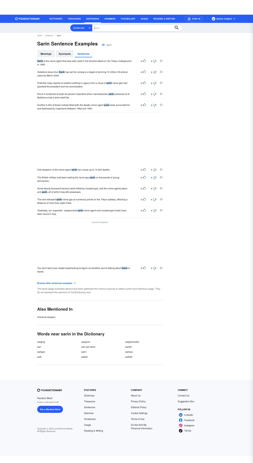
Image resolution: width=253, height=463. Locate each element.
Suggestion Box (186, 401)
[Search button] (178, 28)
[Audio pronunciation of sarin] (103, 45)
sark (39, 356)
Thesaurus (89, 401)
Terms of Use (138, 419)
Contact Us (183, 395)
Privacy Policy (138, 401)
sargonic (85, 341)
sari (39, 346)
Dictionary (89, 395)
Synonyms (65, 53)
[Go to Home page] (27, 18)
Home (39, 35)
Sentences (78, 27)
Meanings (46, 53)
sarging (41, 341)
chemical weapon (46, 317)
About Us (136, 395)
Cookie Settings (139, 413)
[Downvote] (154, 61)
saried (128, 346)
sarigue (41, 351)
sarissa (129, 351)
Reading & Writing (93, 430)
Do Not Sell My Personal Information (141, 426)
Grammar (89, 413)
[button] (194, 19)
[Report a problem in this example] (161, 61)
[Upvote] (144, 61)
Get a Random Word (50, 409)
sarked (128, 356)
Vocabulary (90, 419)
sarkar (84, 356)
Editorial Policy (139, 407)
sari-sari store (88, 346)
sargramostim (132, 341)
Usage (87, 424)
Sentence (49, 35)
